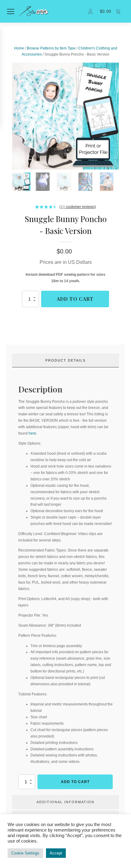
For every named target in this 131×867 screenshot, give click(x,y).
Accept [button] (56, 853)
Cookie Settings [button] (25, 853)
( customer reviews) (77, 207)
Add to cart (75, 299)
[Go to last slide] (12, 116)
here (32, 433)
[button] (21, 182)
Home (19, 48)
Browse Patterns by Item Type (51, 48)
